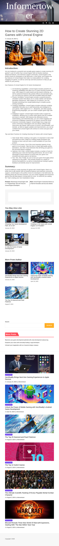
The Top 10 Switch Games (15, 465)
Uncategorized (8, 374)
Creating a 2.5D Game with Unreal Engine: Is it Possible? (41, 224)
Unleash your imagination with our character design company (21, 345)
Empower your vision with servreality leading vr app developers (22, 342)
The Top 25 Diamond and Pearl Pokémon (20, 437)
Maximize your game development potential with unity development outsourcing (26, 340)
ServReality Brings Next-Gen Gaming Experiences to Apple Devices (16, 276)
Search (7, 321)
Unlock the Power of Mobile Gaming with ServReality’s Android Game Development (42, 277)
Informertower (29, 10)
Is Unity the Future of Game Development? (13, 247)
